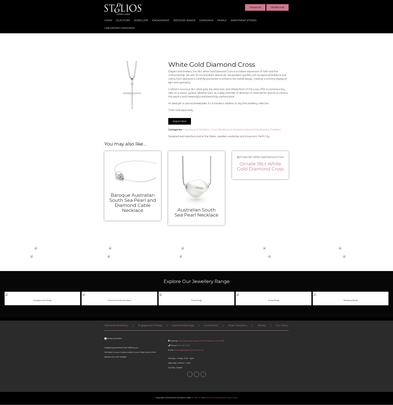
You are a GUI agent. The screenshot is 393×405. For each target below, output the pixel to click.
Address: (197, 341)
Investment (211, 325)
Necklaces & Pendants (197, 129)
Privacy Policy (231, 397)
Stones (261, 325)
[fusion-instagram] (196, 374)
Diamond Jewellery (116, 325)
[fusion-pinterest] (203, 374)
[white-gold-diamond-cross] (132, 62)
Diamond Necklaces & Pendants (263, 129)
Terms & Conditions (215, 397)
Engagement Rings (150, 325)
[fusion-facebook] (189, 374)
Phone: (180, 345)
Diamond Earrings (183, 325)
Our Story (282, 325)
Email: (185, 350)
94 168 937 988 (198, 397)
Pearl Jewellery (237, 325)
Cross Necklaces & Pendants (227, 129)
